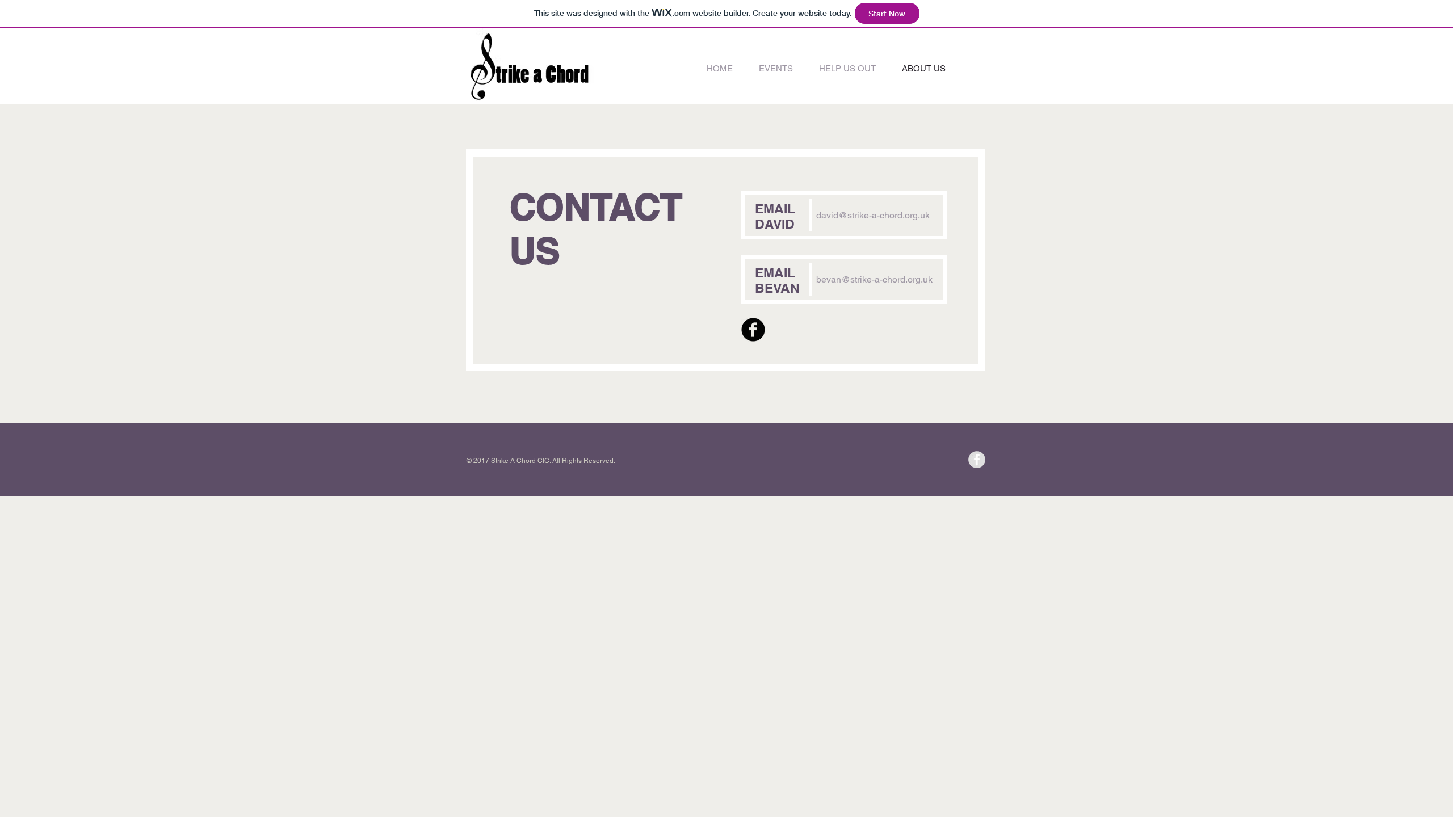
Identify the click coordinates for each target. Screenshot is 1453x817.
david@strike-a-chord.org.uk (873, 215)
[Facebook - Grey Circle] (976, 459)
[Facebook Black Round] (753, 330)
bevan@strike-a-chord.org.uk (874, 279)
